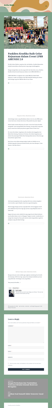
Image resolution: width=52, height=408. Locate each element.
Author (10, 288)
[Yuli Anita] (11, 293)
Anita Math (9, 5)
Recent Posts (15, 288)
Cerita (28, 306)
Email (10, 351)
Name (10, 345)
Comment (11, 325)
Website (10, 357)
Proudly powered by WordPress (14, 405)
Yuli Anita (18, 290)
